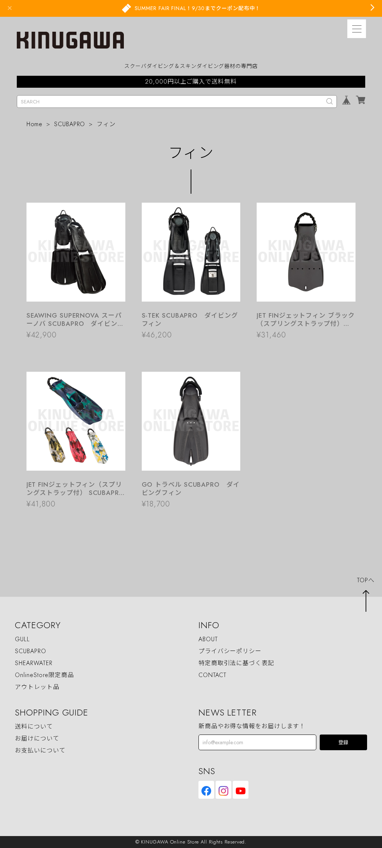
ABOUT (208, 639)
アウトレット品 (37, 687)
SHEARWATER (33, 663)
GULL (22, 639)
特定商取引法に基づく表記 (236, 663)
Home (34, 124)
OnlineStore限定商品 (44, 675)
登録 (343, 742)
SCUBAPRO (69, 124)
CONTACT (212, 675)
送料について (34, 726)
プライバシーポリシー (230, 651)
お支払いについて (40, 750)
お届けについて (37, 738)
